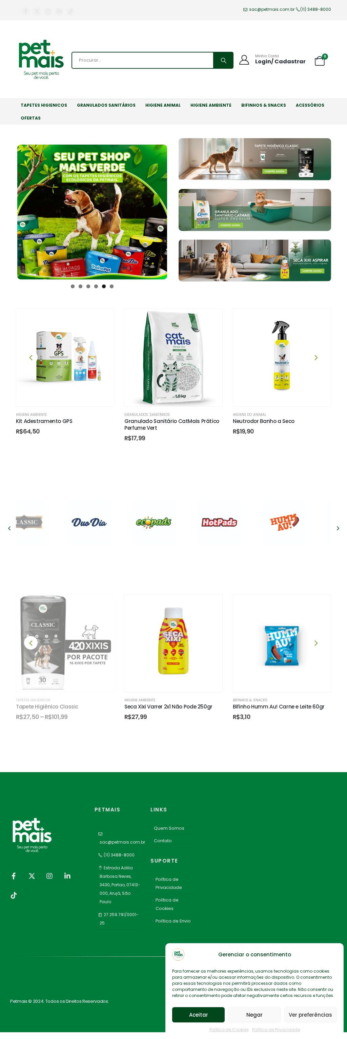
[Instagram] (48, 11)
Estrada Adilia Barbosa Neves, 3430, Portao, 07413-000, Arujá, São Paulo (120, 885)
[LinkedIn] (59, 11)
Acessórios (310, 105)
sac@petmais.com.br (271, 9)
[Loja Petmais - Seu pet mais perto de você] (41, 60)
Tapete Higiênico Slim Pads (267, 706)
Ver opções (287, 682)
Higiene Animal (163, 105)
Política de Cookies (229, 1030)
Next (177, 209)
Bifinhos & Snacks (263, 105)
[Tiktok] (70, 11)
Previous (7, 209)
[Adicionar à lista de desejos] (102, 320)
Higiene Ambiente (210, 105)
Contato (163, 841)
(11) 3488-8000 (315, 9)
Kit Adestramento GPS (44, 421)
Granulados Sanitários (106, 105)
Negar (254, 1014)
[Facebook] (25, 11)
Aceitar (198, 1014)
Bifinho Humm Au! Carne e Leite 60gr (170, 706)
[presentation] (31, 357)
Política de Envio (173, 921)
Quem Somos (169, 828)
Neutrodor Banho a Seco (263, 421)
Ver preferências (310, 1014)
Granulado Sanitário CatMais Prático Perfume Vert (171, 424)
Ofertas (31, 118)
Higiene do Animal (249, 414)
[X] (37, 11)
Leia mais (70, 682)
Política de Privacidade (276, 1030)
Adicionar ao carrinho (70, 397)
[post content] (65, 357)
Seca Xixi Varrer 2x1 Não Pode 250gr (60, 706)
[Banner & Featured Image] (43, 522)
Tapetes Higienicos (44, 105)
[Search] (223, 60)
